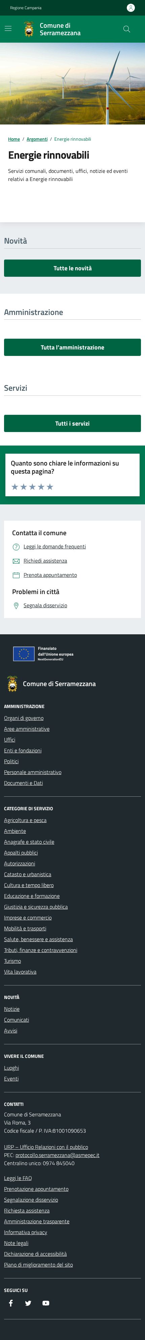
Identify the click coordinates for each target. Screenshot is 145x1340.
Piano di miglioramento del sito (38, 1264)
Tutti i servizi (72, 423)
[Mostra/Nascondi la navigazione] (8, 28)
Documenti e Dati (23, 783)
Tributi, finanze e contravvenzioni (40, 950)
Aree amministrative (27, 729)
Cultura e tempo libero (29, 885)
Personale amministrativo (32, 772)
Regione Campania (25, 8)
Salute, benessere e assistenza (38, 939)
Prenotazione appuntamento (36, 1189)
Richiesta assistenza (27, 1210)
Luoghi (11, 1068)
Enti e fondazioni (22, 750)
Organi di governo (24, 718)
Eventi (11, 1078)
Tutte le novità (73, 268)
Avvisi (10, 1030)
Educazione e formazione (32, 896)
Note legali (16, 1243)
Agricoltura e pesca (25, 820)
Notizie (12, 1009)
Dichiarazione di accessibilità (35, 1254)
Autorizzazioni (19, 863)
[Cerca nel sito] (127, 29)
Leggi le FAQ (18, 1178)
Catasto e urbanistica (27, 874)
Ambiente (15, 831)
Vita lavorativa (20, 972)
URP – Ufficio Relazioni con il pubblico (46, 1147)
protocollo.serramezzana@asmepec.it (57, 1155)
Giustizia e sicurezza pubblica (36, 907)
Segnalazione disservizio (31, 1200)
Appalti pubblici (21, 852)
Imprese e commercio (28, 917)
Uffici (9, 739)
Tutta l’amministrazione (72, 347)
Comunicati (16, 1020)
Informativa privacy (25, 1232)
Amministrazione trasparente (36, 1221)
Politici (11, 761)
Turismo (12, 961)
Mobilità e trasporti (25, 928)
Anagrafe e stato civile (29, 842)
